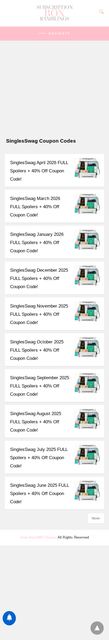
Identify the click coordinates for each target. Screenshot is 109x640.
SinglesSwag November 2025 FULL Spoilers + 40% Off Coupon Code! (39, 314)
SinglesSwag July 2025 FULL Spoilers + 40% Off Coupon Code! (38, 457)
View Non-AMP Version (38, 537)
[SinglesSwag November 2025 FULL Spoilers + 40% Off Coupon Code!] (87, 320)
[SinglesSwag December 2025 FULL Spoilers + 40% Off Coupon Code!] (87, 284)
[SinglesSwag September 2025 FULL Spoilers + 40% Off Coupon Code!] (87, 391)
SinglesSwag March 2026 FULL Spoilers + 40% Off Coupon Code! (35, 206)
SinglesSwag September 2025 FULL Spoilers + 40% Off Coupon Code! (39, 386)
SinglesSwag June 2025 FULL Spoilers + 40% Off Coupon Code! (39, 493)
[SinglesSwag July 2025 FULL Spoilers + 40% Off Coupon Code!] (87, 463)
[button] (54, 34)
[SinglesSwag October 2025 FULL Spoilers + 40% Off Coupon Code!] (87, 355)
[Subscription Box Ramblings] (54, 19)
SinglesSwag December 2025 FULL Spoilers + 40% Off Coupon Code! (39, 278)
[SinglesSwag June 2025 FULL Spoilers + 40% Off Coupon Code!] (87, 499)
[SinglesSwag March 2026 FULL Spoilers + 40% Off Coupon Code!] (87, 212)
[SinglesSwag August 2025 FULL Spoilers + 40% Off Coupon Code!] (87, 427)
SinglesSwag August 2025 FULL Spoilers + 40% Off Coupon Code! (35, 422)
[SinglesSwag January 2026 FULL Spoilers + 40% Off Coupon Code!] (87, 248)
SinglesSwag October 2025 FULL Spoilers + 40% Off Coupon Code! (36, 350)
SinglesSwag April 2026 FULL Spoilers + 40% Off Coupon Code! (39, 171)
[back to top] (97, 628)
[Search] (100, 11)
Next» (96, 518)
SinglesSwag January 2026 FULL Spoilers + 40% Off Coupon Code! (36, 242)
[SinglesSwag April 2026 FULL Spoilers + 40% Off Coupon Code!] (87, 176)
